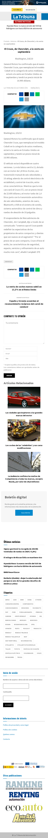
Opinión (8, 628)
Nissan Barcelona (20, 624)
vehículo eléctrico (12, 653)
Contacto (6, 739)
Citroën (38, 600)
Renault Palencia (21, 633)
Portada (6, 41)
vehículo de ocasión (31, 649)
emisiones (25, 608)
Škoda (19, 657)
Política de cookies (10, 730)
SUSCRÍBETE (17, 10)
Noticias (13, 41)
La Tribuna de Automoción (16, 88)
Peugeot (26, 628)
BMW (22, 600)
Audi (15, 600)
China (29, 600)
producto (37, 628)
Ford (14, 612)
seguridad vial (26, 641)
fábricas (39, 612)
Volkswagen (28, 653)
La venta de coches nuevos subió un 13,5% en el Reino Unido (24, 288)
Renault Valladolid (12, 637)
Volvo (39, 653)
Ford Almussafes (25, 612)
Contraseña (7, 692)
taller (7, 649)
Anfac (7, 600)
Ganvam (8, 616)
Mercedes (33, 620)
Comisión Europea (12, 604)
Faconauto (37, 608)
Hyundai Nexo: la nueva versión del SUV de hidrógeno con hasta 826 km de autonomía (24, 27)
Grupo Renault (20, 616)
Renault (8, 633)
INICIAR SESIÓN (30, 10)
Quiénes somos (9, 734)
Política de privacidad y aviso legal (15, 725)
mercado (23, 620)
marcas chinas (10, 620)
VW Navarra (9, 657)
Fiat (6, 612)
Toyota (17, 649)
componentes (28, 604)
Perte (17, 628)
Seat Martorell (11, 641)
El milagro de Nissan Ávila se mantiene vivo (23, 557)
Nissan (7, 624)
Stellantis (9, 645)
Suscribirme (25, 513)
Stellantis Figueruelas (26, 645)
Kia (41, 616)
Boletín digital (16, 497)
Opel (33, 624)
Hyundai (33, 616)
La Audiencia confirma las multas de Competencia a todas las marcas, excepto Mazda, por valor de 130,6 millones (24, 479)
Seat (25, 637)
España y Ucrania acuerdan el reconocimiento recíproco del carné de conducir (24, 303)
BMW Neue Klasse (11, 572)
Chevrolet (8, 261)
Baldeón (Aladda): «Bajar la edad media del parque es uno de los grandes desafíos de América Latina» (23, 581)
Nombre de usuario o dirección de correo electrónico (22, 680)
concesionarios (11, 608)
